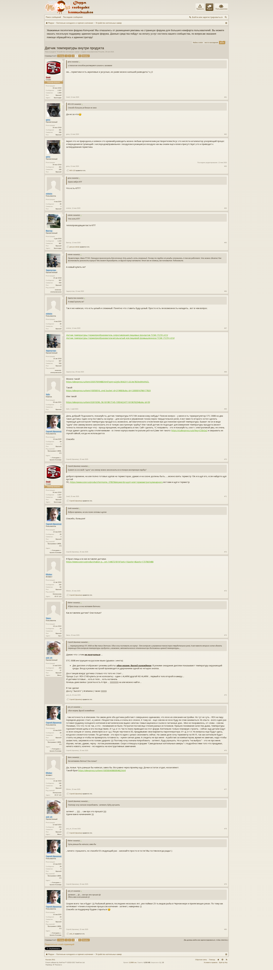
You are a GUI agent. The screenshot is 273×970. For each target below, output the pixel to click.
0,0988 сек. (133, 962)
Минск (59, 675)
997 (60, 280)
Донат (222, 42)
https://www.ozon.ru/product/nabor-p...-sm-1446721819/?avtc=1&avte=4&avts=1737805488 (109, 561)
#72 (225, 552)
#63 (225, 166)
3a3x (68, 409)
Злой (68, 97)
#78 (225, 829)
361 (60, 130)
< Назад (61, 56)
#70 (225, 459)
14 (60, 628)
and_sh (68, 695)
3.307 (59, 90)
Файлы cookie (198, 42)
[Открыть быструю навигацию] (226, 23)
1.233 (59, 241)
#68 (225, 372)
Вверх (222, 960)
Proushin (101, 52)
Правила (200, 9)
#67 (225, 328)
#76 (225, 750)
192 (60, 584)
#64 (225, 208)
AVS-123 (72, 170)
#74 (225, 635)
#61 (225, 97)
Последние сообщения (73, 17)
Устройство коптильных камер (68, 52)
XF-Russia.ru (57, 965)
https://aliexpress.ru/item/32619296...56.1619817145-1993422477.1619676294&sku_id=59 (108, 402)
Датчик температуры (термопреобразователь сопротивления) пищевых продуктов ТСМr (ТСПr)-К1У (117, 335)
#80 (225, 929)
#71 (225, 496)
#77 (225, 789)
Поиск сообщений (53, 17)
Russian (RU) (50, 959)
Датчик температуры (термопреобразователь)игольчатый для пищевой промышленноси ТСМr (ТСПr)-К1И (120, 338)
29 (60, 441)
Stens (68, 635)
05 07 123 (58, 596)
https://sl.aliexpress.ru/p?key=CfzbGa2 (189, 430)
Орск (59, 636)
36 (60, 204)
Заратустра (70, 291)
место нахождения (211, 42)
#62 (225, 134)
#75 (225, 695)
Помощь (212, 959)
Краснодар (57, 97)
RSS (227, 960)
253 (60, 668)
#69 (225, 409)
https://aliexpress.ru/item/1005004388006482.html (102, 770)
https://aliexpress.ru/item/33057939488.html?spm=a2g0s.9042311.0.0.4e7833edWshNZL (107, 381)
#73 (225, 591)
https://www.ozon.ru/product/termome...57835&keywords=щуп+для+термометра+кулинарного (116, 482)
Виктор (68, 242)
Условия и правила (210, 962)
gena (68, 134)
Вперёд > (85, 56)
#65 (225, 242)
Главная (218, 960)
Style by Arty (223, 962)
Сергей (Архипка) (72, 459)
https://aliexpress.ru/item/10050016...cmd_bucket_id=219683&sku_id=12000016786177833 (108, 390)
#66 (225, 291)
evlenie (68, 208)
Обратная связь (201, 959)
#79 (225, 884)
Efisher (68, 591)
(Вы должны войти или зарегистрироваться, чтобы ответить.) (206, 940)
